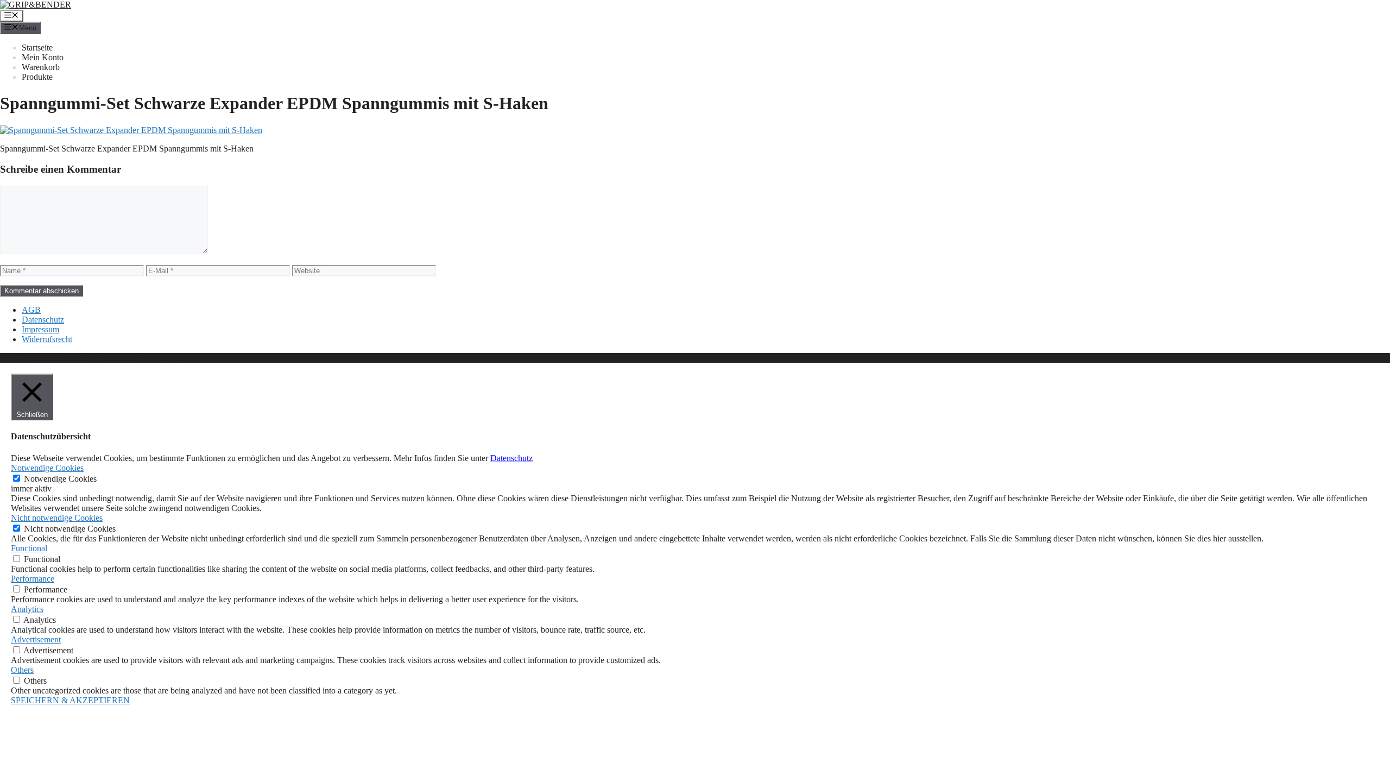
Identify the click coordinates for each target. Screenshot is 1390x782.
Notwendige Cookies (60, 478)
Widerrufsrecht (47, 339)
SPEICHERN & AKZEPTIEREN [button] (70, 700)
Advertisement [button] (36, 639)
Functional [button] (29, 548)
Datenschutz (43, 319)
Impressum (40, 329)
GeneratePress (161, 357)
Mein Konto (43, 57)
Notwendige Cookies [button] (47, 467)
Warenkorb (41, 67)
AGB (31, 309)
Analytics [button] (27, 609)
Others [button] (22, 669)
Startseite (37, 47)
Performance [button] (32, 578)
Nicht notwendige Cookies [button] (57, 517)
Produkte (37, 76)
